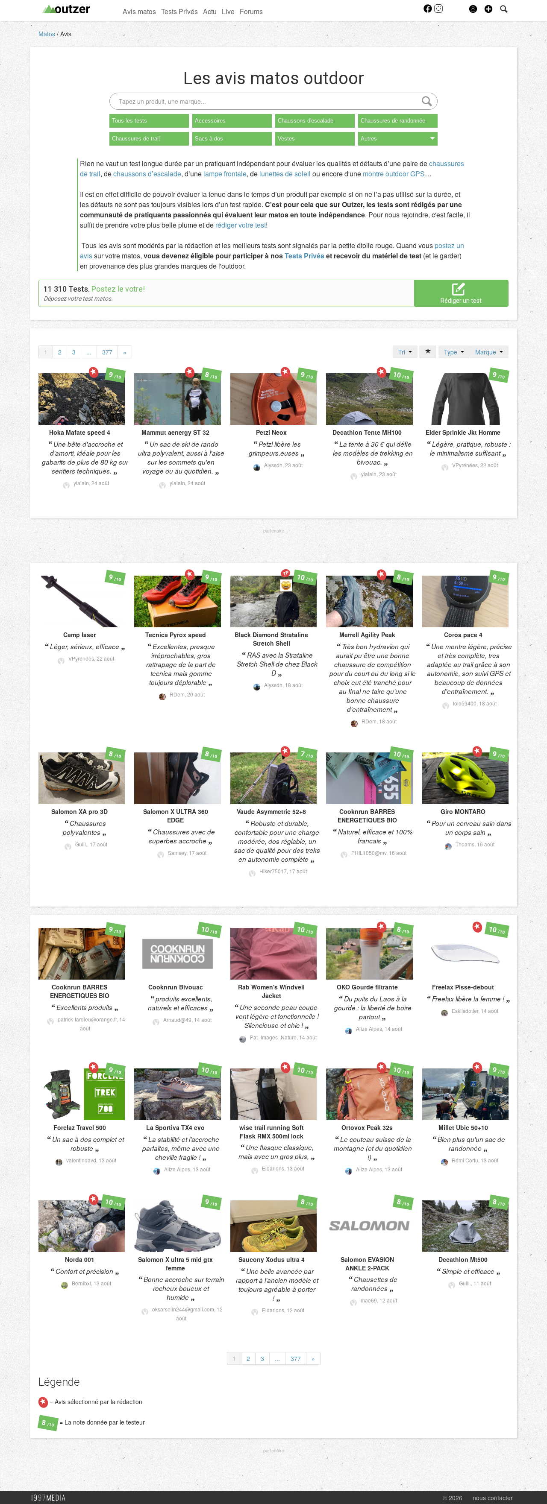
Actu (210, 11)
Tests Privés (179, 11)
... (88, 352)
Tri (403, 352)
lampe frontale (225, 173)
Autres (369, 138)
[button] (488, 9)
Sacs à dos (209, 138)
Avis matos (139, 11)
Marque (487, 352)
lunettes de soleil (285, 173)
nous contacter (493, 1497)
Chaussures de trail (136, 138)
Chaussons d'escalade (305, 120)
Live (228, 11)
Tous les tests (129, 120)
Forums (251, 11)
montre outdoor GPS (394, 173)
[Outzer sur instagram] (438, 11)
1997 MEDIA (51, 1498)
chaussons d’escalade (147, 173)
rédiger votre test (240, 225)
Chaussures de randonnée (393, 120)
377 (107, 352)
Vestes (286, 138)
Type (452, 352)
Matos (47, 33)
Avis (65, 33)
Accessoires (210, 120)
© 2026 (452, 1497)
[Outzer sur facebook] (428, 11)
